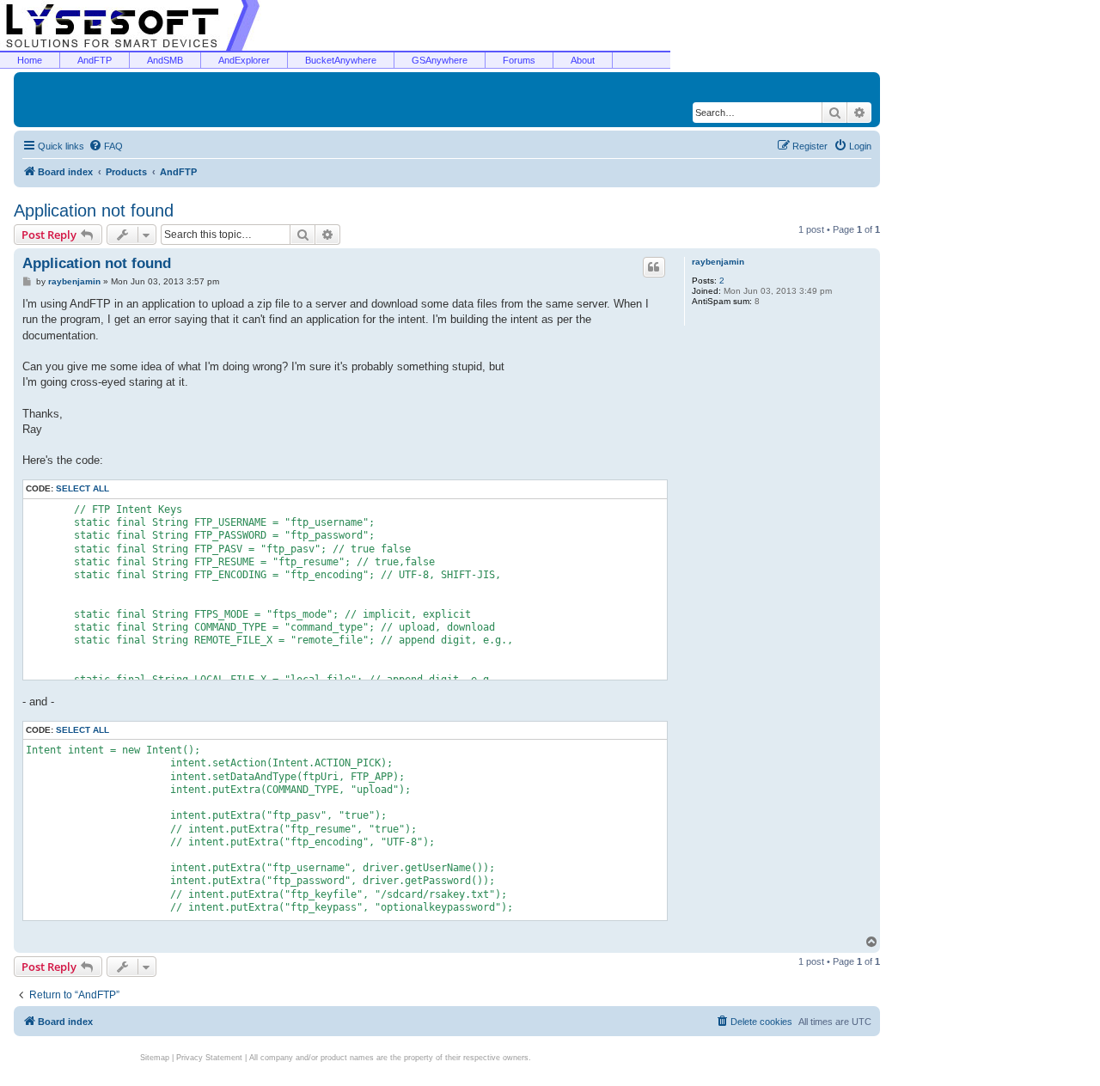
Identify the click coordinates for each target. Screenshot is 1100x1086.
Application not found (94, 210)
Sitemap (154, 1057)
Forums (519, 60)
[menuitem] (106, 146)
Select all (82, 488)
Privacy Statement (209, 1057)
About (583, 60)
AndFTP (94, 60)
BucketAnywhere (340, 60)
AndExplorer (244, 60)
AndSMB (165, 60)
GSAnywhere (440, 60)
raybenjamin (718, 261)
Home (29, 60)
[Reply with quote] (654, 267)
